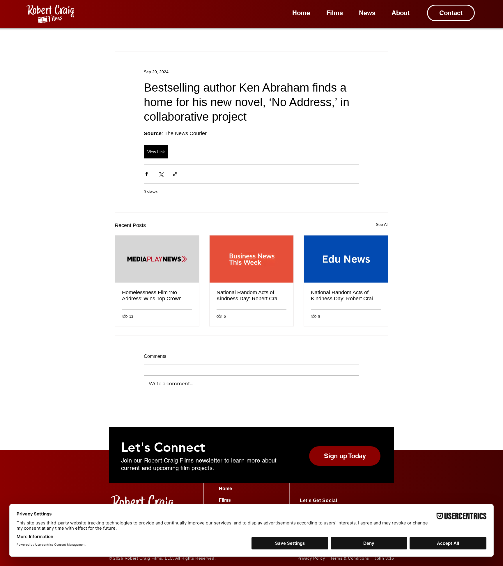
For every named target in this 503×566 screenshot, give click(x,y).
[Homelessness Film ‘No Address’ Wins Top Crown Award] (157, 259)
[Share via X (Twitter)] (161, 174)
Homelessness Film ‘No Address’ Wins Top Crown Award (152, 296)
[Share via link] (175, 174)
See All (382, 224)
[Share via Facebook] (146, 174)
